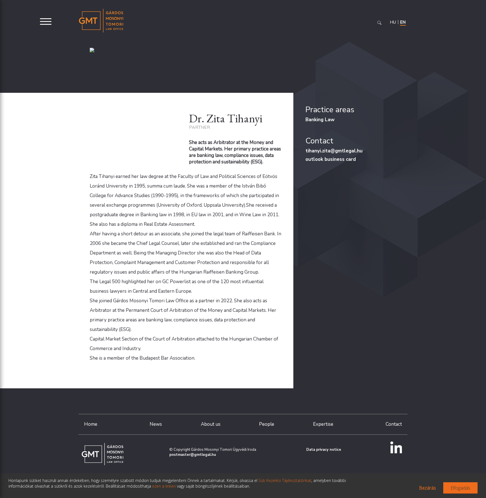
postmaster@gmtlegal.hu (192, 454)
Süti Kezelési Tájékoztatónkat (284, 480)
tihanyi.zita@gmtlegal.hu (334, 151)
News (156, 424)
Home (90, 424)
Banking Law (320, 119)
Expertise (323, 424)
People (266, 424)
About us (210, 424)
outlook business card (330, 159)
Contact (394, 424)
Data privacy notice (323, 449)
